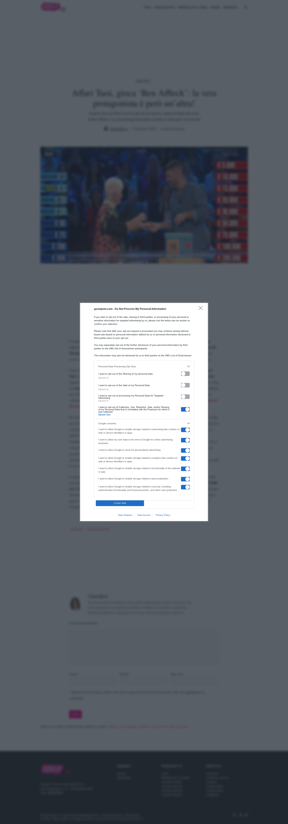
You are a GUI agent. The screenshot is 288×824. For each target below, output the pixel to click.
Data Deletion (125, 515)
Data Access (144, 515)
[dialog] (144, 412)
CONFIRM (120, 503)
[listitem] (144, 366)
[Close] (201, 309)
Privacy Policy (163, 515)
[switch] (185, 373)
